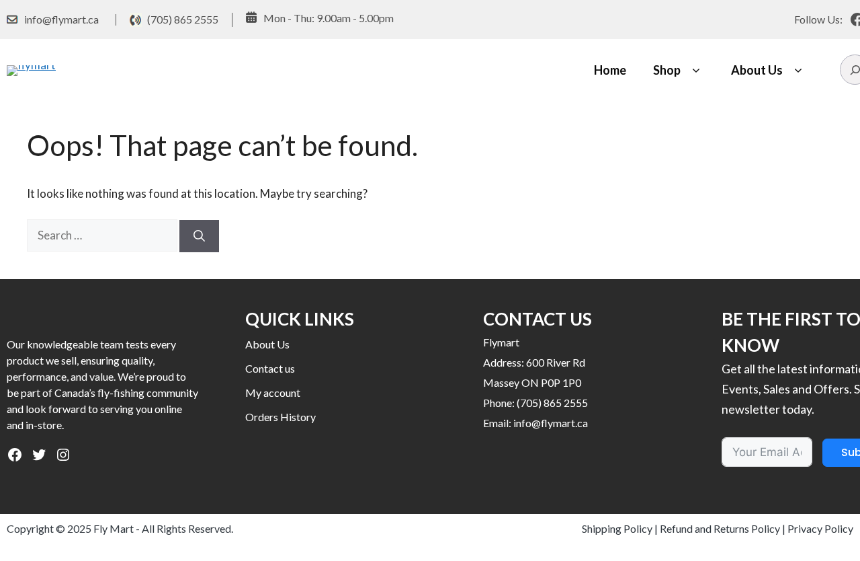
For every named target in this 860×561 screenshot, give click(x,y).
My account (272, 392)
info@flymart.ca (61, 19)
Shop (667, 70)
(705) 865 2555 (182, 19)
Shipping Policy (617, 528)
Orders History (280, 416)
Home (610, 70)
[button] (695, 70)
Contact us (270, 368)
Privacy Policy (820, 528)
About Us (757, 70)
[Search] (199, 236)
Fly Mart (113, 528)
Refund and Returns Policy (720, 528)
